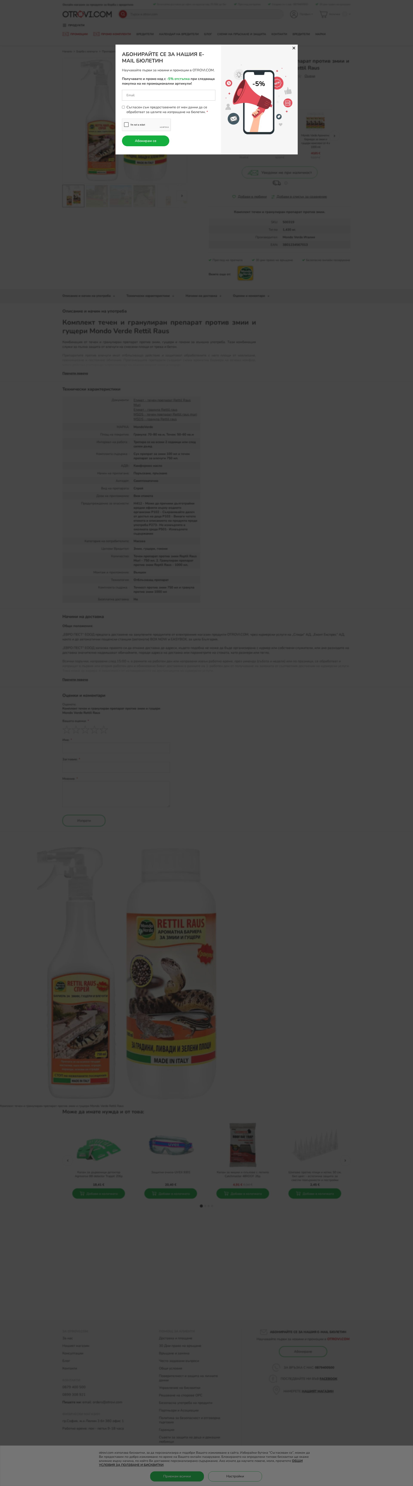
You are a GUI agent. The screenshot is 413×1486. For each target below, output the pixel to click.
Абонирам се (145, 140)
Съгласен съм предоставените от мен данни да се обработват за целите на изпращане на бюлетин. (166, 109)
